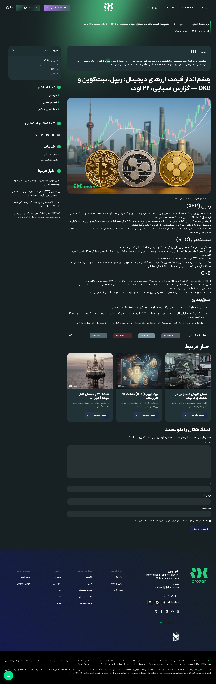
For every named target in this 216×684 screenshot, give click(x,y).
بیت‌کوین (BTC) (47, 64)
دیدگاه (207, 443)
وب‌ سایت (206, 508)
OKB (53, 69)
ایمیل (207, 496)
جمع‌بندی (51, 73)
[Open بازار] (202, 8)
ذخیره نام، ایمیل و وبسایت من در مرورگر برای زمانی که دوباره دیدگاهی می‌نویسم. (170, 521)
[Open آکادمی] (168, 8)
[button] (170, 335)
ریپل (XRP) (49, 60)
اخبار (181, 24)
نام (208, 483)
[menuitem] (9, 7)
